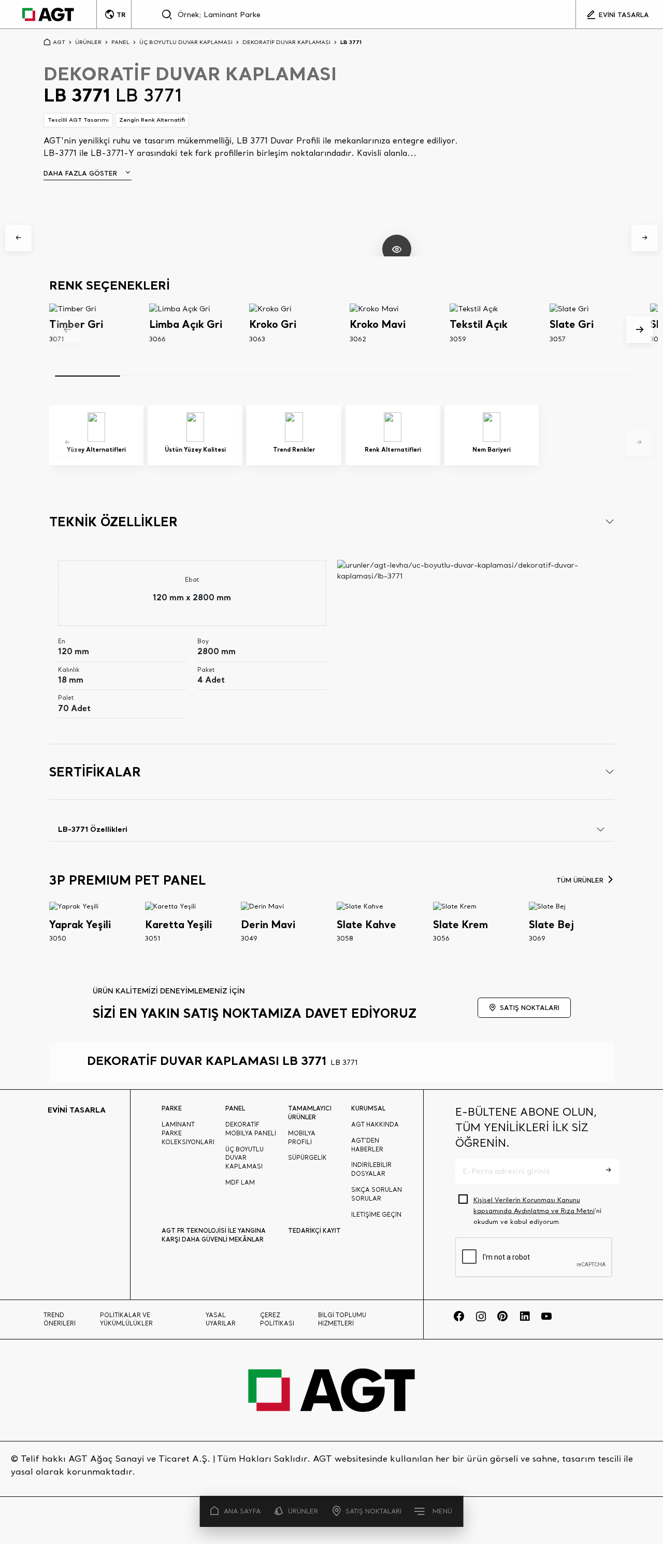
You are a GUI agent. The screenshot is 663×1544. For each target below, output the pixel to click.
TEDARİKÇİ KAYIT (314, 1230)
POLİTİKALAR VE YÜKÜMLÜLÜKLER (126, 1319)
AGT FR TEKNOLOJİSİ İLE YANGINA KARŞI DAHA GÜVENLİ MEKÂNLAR (214, 1234)
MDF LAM (240, 1182)
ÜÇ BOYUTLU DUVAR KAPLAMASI (186, 42)
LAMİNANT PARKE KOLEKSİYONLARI (188, 1133)
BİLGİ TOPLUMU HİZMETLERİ (342, 1319)
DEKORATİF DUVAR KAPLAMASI (286, 42)
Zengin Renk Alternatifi (152, 119)
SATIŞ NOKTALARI (373, 1511)
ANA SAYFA (242, 1511)
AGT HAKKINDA (375, 1124)
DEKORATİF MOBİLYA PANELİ (250, 1129)
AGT (59, 42)
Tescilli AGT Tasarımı (78, 119)
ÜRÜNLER (303, 1511)
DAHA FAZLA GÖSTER (80, 173)
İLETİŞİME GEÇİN (376, 1214)
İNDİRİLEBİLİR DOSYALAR (371, 1169)
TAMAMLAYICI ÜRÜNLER (310, 1112)
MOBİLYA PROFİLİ (301, 1138)
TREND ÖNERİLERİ (60, 1319)
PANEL (120, 42)
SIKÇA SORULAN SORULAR (376, 1194)
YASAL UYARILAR (221, 1319)
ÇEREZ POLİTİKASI (277, 1319)
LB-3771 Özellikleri (92, 829)
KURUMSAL (368, 1108)
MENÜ (442, 1511)
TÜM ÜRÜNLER (579, 880)
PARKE (172, 1108)
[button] (18, 238)
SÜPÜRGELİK (307, 1157)
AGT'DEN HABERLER (367, 1145)
